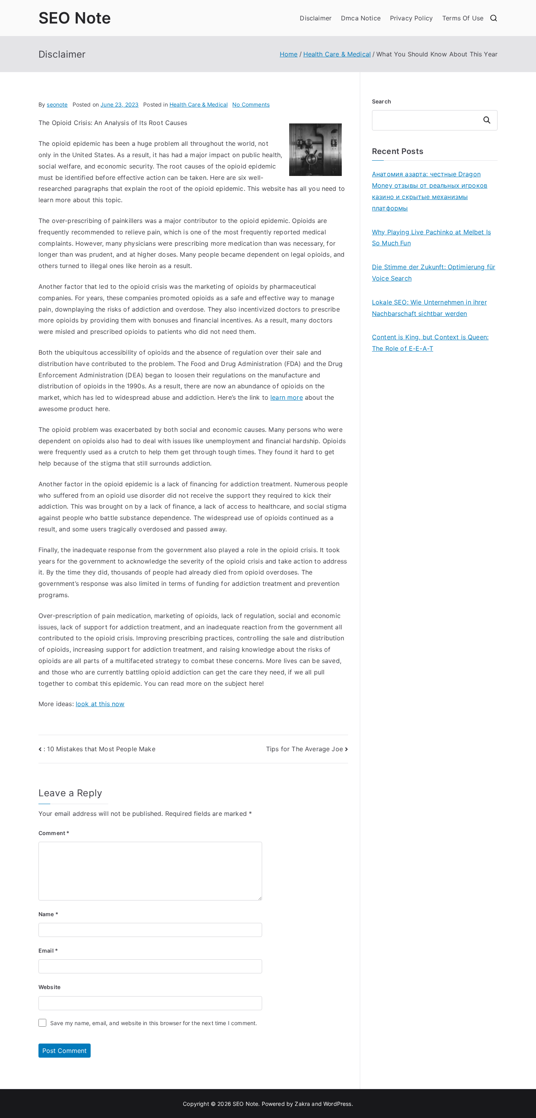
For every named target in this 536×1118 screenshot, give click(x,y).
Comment (53, 833)
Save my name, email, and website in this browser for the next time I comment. (153, 1023)
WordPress (337, 1103)
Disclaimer (316, 18)
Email (48, 950)
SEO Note (74, 17)
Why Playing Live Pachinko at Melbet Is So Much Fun (431, 237)
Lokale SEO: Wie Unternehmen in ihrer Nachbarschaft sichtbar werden (429, 307)
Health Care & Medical (199, 104)
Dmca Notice (361, 18)
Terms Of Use (462, 18)
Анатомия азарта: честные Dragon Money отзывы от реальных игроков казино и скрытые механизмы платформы (429, 191)
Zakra (302, 1103)
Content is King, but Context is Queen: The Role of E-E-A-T (430, 342)
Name (48, 914)
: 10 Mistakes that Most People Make (99, 749)
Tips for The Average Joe (304, 749)
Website (49, 987)
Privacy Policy (411, 18)
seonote (57, 104)
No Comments (251, 104)
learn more (286, 397)
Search (381, 101)
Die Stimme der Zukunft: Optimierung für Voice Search (433, 272)
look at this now (100, 704)
